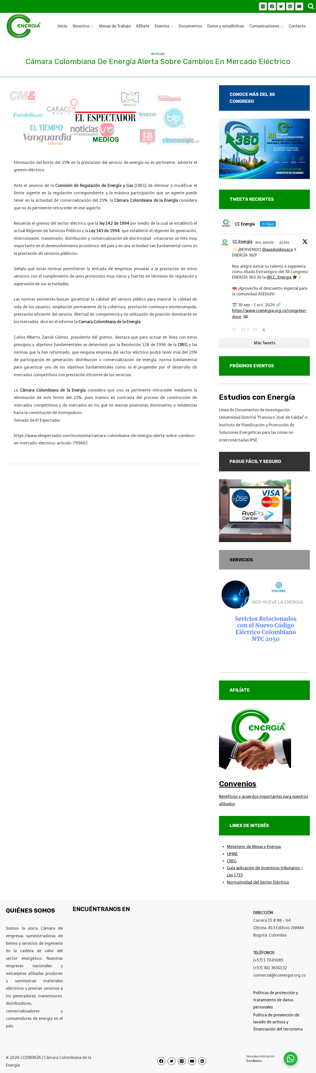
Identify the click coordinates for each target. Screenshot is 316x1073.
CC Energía (242, 241)
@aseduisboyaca (277, 249)
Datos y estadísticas (225, 26)
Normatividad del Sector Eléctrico (258, 882)
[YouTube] (299, 6)
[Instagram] (263, 6)
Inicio (62, 26)
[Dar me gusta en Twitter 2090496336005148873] (257, 330)
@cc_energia (264, 242)
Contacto (297, 26)
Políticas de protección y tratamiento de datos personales (275, 999)
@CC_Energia (279, 277)
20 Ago (284, 242)
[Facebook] (272, 6)
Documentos (190, 26)
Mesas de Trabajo (115, 26)
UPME (232, 854)
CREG (232, 861)
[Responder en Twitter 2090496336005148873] (235, 330)
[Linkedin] (290, 6)
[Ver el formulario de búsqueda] (311, 6)
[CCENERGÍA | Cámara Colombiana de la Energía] (24, 26)
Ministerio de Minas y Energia (254, 846)
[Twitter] (281, 6)
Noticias (157, 54)
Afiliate (142, 26)
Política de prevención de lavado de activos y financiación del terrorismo (278, 1022)
